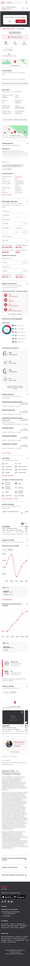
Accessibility (23, 926)
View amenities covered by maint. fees (15, 119)
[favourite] (23, 8)
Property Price (6, 211)
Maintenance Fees (6, 258)
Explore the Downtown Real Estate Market (14, 859)
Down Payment (6, 219)
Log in (9, 21)
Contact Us (18, 936)
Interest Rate (6, 228)
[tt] (2, 901)
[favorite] (22, 513)
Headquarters (21, 924)
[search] (15, 2)
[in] (9, 901)
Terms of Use (14, 927)
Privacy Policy (5, 927)
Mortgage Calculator (7, 940)
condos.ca (12, 924)
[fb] (5, 901)
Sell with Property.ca (7, 936)
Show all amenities (7, 475)
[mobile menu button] (27, 2)
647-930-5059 (17, 746)
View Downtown (7, 599)
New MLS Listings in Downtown (13, 875)
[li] (12, 901)
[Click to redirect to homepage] (3, 3)
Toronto (9, 9)
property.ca (4, 924)
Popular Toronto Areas (9, 867)
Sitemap (22, 927)
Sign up (20, 21)
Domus (4, 9)
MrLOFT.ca (4, 893)
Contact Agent (15, 752)
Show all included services (10, 498)
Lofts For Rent (11, 942)
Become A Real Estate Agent (9, 926)
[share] (27, 8)
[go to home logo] (4, 887)
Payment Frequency (7, 236)
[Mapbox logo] (6, 708)
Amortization (19, 228)
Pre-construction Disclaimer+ (15, 954)
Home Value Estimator (19, 938)
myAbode (13, 893)
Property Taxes (6, 267)
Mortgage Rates (19, 940)
